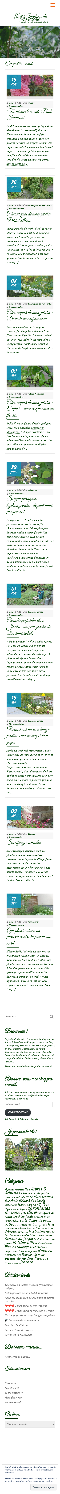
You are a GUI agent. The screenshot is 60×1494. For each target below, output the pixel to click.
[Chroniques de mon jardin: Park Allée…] (30, 187)
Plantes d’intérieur (45, 1243)
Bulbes (43, 1204)
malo (11, 103)
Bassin (41, 1201)
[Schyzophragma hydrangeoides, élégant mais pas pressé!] (30, 472)
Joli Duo (50, 1231)
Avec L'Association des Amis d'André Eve (29, 1199)
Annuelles (22, 1189)
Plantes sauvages (18, 1247)
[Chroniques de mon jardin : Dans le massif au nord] (30, 285)
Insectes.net (12, 1387)
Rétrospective (13, 1254)
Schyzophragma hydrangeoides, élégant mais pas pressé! (29, 505)
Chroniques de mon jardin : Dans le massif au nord (30, 316)
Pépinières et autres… (18, 1356)
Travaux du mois (33, 1254)
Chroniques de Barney (16, 1209)
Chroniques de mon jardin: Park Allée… (29, 217)
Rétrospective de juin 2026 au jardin (26, 1292)
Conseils (20, 1220)
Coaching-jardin (35, 612)
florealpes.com (13, 1397)
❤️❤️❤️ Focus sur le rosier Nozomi (26, 1305)
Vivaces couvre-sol (13, 1263)
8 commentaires (16, 307)
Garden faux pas (27, 1228)
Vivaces (31, 834)
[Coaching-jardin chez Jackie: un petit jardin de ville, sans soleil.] (30, 593)
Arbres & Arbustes (36, 394)
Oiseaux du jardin (19, 1239)
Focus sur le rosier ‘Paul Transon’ (29, 115)
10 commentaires (16, 724)
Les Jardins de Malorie (30, 17)
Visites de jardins (19, 1258)
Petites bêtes (25, 1242)
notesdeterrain (13, 1402)
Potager (37, 1247)
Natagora (10, 1383)
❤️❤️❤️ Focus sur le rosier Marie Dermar (29, 1310)
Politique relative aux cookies (39, 1481)
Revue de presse (29, 1251)
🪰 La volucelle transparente (22, 1320)
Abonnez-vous (18, 1112)
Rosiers (31, 103)
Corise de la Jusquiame (18, 1334)
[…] (16, 262)
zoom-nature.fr (14, 1392)
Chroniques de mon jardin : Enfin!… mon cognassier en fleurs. (30, 409)
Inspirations (33, 922)
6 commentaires (16, 615)
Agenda (9, 1189)
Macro (34, 1235)
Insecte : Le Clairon (16, 1325)
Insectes (24, 1232)
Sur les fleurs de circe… (19, 1330)
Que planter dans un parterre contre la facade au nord (28, 937)
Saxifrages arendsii (24, 842)
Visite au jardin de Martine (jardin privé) (30, 1315)
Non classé (46, 1235)
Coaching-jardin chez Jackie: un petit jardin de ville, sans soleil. (28, 627)
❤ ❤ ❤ (27, 1262)
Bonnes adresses (27, 1204)
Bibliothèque (11, 1205)
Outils (37, 1239)
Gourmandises (44, 1228)
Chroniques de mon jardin (40, 205)
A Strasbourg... (29, 1193)
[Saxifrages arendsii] (30, 816)
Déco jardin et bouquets (28, 1224)
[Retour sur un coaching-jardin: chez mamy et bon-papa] (30, 702)
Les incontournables (17, 1235)
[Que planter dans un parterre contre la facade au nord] (30, 903)
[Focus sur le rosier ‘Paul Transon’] (30, 84)
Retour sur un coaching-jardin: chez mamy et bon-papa (28, 736)
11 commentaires (16, 208)
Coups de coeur (40, 1220)
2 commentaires (16, 106)
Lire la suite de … (17, 164)
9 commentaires (16, 397)
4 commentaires (16, 837)
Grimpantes (33, 490)
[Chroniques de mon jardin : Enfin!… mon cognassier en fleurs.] (30, 375)
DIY (6, 1225)
